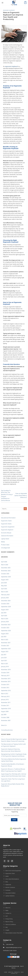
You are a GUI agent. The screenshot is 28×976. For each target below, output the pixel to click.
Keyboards (8, 884)
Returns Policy (9, 921)
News (6, 910)
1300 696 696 (9, 944)
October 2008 (5, 717)
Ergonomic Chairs (6, 521)
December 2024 (5, 600)
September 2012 (6, 690)
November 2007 (5, 720)
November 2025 (5, 571)
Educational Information (8, 518)
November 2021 (5, 642)
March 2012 (4, 693)
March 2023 (4, 639)
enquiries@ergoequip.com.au (14, 947)
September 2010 (6, 708)
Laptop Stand (5, 539)
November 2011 (5, 702)
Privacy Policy (9, 919)
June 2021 (4, 657)
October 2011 (5, 705)
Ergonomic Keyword (7, 530)
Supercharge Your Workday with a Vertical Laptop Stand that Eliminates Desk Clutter (13, 775)
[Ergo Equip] (14, 2)
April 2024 (4, 615)
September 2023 (6, 630)
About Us (4, 725)
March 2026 (4, 565)
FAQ (6, 927)
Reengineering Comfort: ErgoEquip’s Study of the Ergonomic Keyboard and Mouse (13, 755)
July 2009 (3, 714)
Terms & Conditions (10, 924)
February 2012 (5, 696)
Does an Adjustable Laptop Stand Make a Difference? (20, 495)
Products (17, 972)
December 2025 (5, 568)
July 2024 (3, 613)
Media (3, 542)
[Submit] (25, 508)
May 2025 (4, 585)
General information (7, 536)
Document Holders (10, 893)
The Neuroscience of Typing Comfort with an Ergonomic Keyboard (13, 745)
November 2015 (5, 681)
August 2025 (4, 580)
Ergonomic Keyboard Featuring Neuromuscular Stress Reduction (11, 750)
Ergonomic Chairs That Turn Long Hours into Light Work (13, 780)
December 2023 (5, 624)
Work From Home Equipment (13, 870)
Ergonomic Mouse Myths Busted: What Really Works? (12, 785)
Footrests (7, 890)
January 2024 (5, 621)
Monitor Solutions (10, 887)
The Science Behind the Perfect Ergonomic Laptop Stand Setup (13, 760)
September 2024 (6, 606)
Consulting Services (7, 730)
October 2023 (5, 627)
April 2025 (4, 589)
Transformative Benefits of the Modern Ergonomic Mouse (12, 765)
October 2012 (5, 687)
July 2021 (3, 654)
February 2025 (5, 594)
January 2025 (5, 598)
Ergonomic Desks (6, 524)
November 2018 (5, 669)
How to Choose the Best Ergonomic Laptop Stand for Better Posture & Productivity (14, 740)
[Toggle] (26, 730)
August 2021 (4, 651)
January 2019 (5, 666)
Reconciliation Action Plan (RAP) (13, 933)
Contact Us (8, 913)
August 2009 (4, 711)
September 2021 (6, 648)
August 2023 (4, 633)
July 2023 (3, 636)
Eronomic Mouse (6, 533)
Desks (7, 876)
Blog (22, 972)
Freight (7, 930)
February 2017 (5, 675)
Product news (5, 545)
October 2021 (5, 645)
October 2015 (5, 684)
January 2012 (5, 699)
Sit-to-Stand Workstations (12, 879)
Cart (6, 916)
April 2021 (4, 660)
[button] (2, 3)
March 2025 (4, 592)
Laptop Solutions (9, 895)
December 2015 (5, 678)
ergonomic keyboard (11, 66)
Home (5, 972)
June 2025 (4, 583)
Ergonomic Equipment (9, 10)
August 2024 (4, 609)
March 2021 (4, 663)
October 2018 (5, 672)
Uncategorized (5, 548)
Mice (6, 882)
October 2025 (5, 574)
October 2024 (5, 603)
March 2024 (4, 618)
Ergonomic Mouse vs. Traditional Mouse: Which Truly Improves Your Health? (13, 770)
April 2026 (4, 562)
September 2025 (6, 577)
